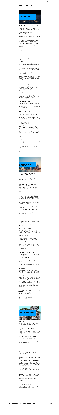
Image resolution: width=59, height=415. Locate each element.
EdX (38, 52)
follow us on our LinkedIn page (35, 141)
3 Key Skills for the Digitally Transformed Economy (28, 26)
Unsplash (29, 148)
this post (20, 57)
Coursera (36, 52)
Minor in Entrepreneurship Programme (25, 88)
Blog (45, 1)
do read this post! (37, 81)
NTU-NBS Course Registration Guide (28, 321)
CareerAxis (20, 234)
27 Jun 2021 (20, 151)
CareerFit (24, 234)
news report (27, 28)
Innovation (50, 1)
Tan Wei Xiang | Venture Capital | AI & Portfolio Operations (16, 1)
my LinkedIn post (23, 241)
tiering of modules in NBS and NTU (31, 384)
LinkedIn (20, 222)
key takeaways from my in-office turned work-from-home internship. (29, 293)
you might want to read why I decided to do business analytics (31, 332)
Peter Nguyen (27, 297)
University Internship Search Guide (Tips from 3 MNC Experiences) (29, 174)
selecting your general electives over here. (30, 378)
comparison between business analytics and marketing (28, 333)
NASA (26, 148)
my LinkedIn (33, 206)
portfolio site (20, 205)
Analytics (47, 1)
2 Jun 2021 (20, 391)
